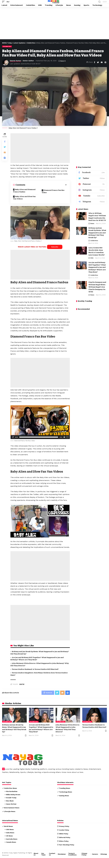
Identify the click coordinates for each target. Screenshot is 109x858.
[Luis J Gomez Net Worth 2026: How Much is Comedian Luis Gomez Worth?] (81, 251)
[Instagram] (91, 190)
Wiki (91, 258)
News (92, 223)
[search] (99, 1)
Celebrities (7, 46)
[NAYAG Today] (53, 1)
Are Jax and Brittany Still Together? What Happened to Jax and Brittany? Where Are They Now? (97, 267)
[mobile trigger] (4, 1)
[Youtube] (91, 196)
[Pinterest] (91, 184)
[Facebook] (91, 172)
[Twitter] (91, 178)
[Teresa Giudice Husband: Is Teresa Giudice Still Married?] (94, 715)
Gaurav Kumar (15, 61)
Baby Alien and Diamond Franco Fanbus (24, 191)
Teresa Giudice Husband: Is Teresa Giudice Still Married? (35, 669)
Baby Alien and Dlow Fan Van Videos (24, 198)
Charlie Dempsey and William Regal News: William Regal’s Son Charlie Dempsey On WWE (97, 287)
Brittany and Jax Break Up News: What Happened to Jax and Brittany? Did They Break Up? (97, 233)
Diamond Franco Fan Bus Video (53, 191)
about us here (77, 772)
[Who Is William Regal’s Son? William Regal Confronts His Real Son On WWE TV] (81, 216)
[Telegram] (91, 201)
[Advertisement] (54, 23)
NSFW (21, 684)
